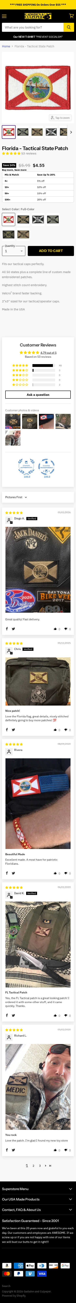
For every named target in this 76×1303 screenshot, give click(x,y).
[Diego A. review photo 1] (38, 570)
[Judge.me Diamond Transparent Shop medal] (46, 467)
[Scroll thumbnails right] (70, 132)
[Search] (68, 27)
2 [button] (33, 1166)
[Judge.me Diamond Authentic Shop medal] (26, 467)
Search (6, 1286)
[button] (11, 153)
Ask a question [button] (38, 395)
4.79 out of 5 (49, 352)
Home (6, 46)
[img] (14, 513)
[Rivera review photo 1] (38, 803)
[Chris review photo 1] (38, 681)
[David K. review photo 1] (38, 944)
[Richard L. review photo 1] (38, 1087)
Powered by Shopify (13, 1295)
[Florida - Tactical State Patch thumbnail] (8, 132)
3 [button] (40, 1166)
